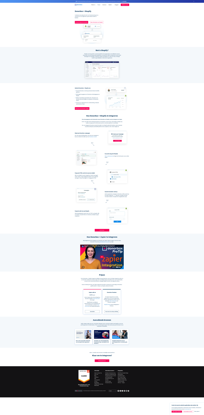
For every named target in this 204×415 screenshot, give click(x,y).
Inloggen (116, 4)
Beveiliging (96, 382)
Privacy (95, 381)
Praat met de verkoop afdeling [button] (111, 311)
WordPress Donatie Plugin (123, 373)
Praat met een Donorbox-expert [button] (82, 108)
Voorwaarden (97, 379)
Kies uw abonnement (109, 156)
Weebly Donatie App (122, 378)
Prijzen (99, 4)
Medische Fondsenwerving (110, 374)
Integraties (120, 370)
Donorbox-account (93, 136)
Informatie (96, 370)
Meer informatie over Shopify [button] (97, 22)
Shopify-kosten (107, 304)
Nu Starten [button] (102, 230)
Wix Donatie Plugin (121, 377)
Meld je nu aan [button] (125, 4)
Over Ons (96, 374)
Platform (93, 4)
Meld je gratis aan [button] (102, 360)
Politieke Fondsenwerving (110, 373)
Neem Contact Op (98, 373)
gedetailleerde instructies (104, 241)
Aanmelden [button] (92, 311)
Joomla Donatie (121, 381)
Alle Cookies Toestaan (177, 411)
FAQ (95, 378)
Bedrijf (110, 4)
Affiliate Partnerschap (98, 384)
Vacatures (96, 377)
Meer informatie (96, 298)
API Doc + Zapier (121, 382)
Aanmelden (124, 1)
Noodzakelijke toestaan (188, 411)
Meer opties (196, 411)
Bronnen (104, 4)
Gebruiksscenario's (109, 370)
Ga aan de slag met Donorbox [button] (81, 22)
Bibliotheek (96, 385)
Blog (95, 375)
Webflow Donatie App (122, 379)
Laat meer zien (188, 409)
